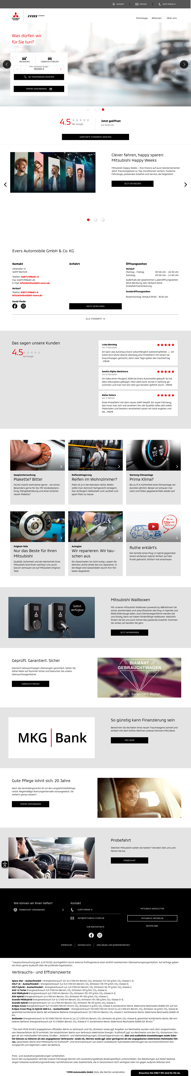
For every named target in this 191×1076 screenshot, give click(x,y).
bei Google (28, 356)
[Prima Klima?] (153, 455)
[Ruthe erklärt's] (153, 526)
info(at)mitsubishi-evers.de (35, 283)
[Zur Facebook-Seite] (14, 306)
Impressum (66, 945)
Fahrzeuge (142, 18)
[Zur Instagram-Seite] (23, 306)
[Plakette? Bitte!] (37, 455)
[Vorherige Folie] (5, 184)
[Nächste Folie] (185, 184)
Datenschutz (84, 945)
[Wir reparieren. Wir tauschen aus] (95, 526)
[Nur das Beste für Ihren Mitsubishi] (37, 526)
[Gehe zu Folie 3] (103, 220)
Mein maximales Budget (39, 67)
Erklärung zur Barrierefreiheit (113, 945)
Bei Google (77, 124)
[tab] (88, 109)
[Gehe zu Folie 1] (88, 220)
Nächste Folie (184, 64)
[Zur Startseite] (32, 16)
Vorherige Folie (7, 64)
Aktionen (157, 18)
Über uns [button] (172, 18)
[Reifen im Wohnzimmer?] (95, 455)
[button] (39, 89)
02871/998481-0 (30, 276)
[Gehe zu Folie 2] (95, 220)
